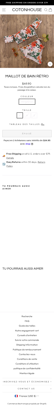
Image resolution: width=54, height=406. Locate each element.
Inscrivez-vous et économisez (26, 381)
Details (10, 157)
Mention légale (27, 373)
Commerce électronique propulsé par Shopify (26, 403)
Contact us (26, 388)
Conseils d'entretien (27, 335)
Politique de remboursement (27, 349)
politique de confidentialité (27, 368)
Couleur (27, 96)
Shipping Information (27, 344)
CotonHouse (27, 10)
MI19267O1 (27, 101)
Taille (27, 110)
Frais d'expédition (26, 87)
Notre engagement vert (27, 330)
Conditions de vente (27, 359)
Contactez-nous (27, 354)
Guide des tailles (27, 325)
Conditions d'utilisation (27, 363)
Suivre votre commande (27, 340)
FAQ (27, 321)
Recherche (27, 316)
